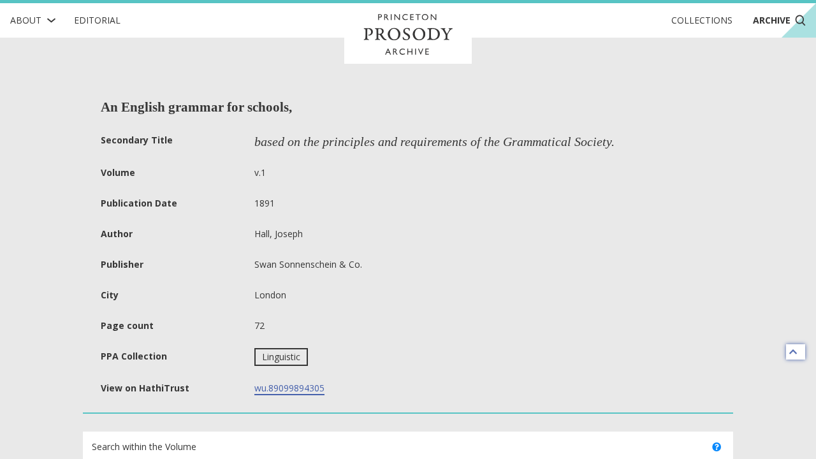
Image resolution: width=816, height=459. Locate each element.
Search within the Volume (144, 447)
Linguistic (281, 357)
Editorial (97, 20)
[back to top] (795, 352)
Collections (701, 20)
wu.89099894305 (289, 388)
